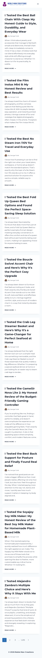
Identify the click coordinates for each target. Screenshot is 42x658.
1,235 (23, 640)
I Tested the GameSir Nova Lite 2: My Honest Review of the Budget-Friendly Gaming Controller (21, 396)
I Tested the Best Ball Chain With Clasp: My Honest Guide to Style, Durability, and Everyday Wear (21, 23)
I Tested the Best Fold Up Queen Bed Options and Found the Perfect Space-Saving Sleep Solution (20, 205)
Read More (10, 68)
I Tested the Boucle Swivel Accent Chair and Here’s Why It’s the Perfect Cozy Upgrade (19, 267)
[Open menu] (38, 3)
